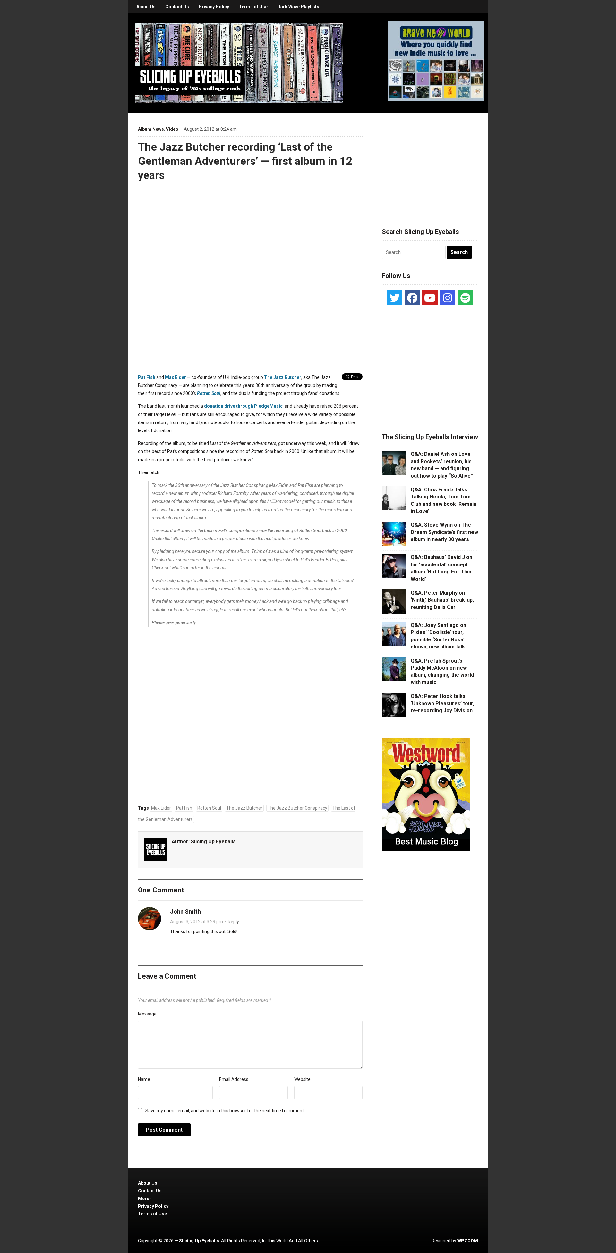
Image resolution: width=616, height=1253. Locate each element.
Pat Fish (146, 377)
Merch (145, 1198)
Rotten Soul (209, 808)
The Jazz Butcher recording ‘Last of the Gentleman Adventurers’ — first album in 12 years (245, 160)
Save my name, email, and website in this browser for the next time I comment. (225, 1110)
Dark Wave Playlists (298, 6)
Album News (151, 129)
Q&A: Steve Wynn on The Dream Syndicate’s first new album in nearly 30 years (444, 532)
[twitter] (394, 297)
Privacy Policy (214, 6)
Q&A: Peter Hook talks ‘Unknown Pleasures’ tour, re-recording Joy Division (442, 703)
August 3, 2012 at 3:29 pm (196, 921)
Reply (233, 921)
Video (172, 129)
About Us (146, 6)
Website (302, 1079)
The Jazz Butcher (282, 377)
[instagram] (447, 297)
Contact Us (177, 6)
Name (144, 1079)
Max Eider (175, 377)
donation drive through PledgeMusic (243, 406)
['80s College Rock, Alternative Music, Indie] (239, 62)
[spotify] (465, 297)
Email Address (233, 1079)
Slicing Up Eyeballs (213, 842)
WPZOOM (467, 1240)
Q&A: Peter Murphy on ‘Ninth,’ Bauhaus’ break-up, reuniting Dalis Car (442, 600)
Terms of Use (253, 6)
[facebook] (412, 297)
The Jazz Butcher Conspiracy (297, 808)
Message (147, 1013)
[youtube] (430, 297)
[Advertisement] (430, 162)
